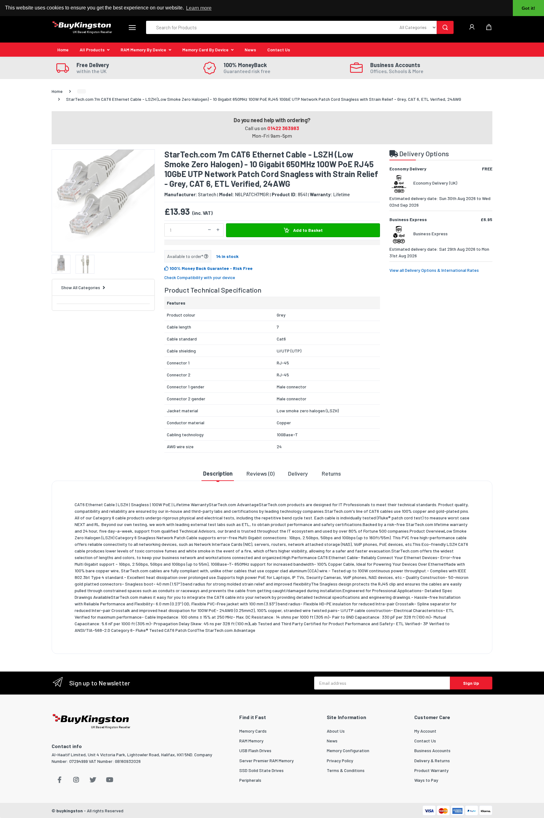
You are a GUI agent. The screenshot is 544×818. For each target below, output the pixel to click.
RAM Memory (251, 740)
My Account (425, 731)
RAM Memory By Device (143, 49)
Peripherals (250, 780)
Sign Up (471, 683)
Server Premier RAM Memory (266, 760)
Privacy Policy (340, 760)
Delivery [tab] (298, 473)
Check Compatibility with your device (199, 277)
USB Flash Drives (255, 750)
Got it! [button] (528, 8)
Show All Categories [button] (80, 287)
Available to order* (185, 256)
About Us (336, 731)
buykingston (69, 810)
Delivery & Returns (432, 760)
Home (63, 49)
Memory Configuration (348, 750)
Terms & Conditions (346, 770)
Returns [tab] (331, 473)
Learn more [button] (199, 8)
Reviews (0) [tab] (260, 473)
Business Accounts (432, 750)
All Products (92, 49)
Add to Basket (307, 230)
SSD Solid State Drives (261, 770)
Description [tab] (218, 473)
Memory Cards (253, 731)
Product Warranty (431, 770)
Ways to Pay (426, 780)
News (250, 49)
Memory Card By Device (205, 49)
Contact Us (278, 49)
